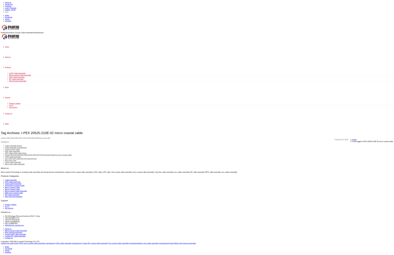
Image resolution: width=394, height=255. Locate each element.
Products (8, 6)
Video (7, 124)
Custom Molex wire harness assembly (182, 243)
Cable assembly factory (13, 146)
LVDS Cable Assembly (17, 73)
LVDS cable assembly (13, 162)
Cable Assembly (11, 180)
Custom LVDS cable (12, 149)
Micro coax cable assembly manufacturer (153, 243)
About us (8, 2)
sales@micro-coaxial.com (14, 225)
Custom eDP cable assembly (15, 234)
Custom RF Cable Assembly (15, 236)
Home (7, 47)
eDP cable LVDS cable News (15, 153)
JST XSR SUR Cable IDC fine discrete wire (21, 159)
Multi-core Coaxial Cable (14, 193)
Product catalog (14, 103)
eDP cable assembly (12, 151)
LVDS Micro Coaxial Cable (15, 185)
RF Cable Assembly (16, 79)
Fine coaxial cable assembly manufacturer (123, 243)
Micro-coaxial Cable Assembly (20, 75)
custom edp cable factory (10, 243)
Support (7, 97)
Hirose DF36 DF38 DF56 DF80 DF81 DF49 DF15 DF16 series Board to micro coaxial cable (38, 155)
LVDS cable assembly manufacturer (68, 243)
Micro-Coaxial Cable (12, 189)
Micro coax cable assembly (15, 164)
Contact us (9, 4)
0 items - (10, 10)
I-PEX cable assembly (13, 157)
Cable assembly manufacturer (16, 147)
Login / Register (10, 8)
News (7, 87)
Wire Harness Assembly (17, 81)
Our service (13, 107)
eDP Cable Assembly (17, 77)
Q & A (11, 105)
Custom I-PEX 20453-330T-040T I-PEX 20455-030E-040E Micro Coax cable (25, 138)
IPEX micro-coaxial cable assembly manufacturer (37, 243)
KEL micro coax (10, 160)
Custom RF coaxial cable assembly (95, 243)
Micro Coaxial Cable (12, 187)
